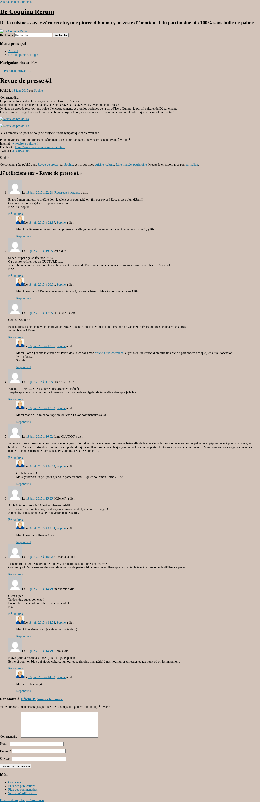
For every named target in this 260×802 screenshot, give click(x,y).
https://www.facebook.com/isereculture (40, 147)
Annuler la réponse (50, 699)
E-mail (5, 751)
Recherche (7, 35)
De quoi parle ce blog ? (23, 55)
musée (128, 164)
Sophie (38, 90)
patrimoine (140, 164)
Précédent (8, 70)
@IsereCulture (20, 150)
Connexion (15, 782)
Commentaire (10, 736)
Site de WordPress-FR (22, 793)
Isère (119, 164)
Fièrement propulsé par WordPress (22, 800)
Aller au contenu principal (16, 1)
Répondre (15, 213)
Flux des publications (21, 786)
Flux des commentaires (23, 789)
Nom (4, 743)
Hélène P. (28, 699)
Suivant (24, 70)
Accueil (13, 51)
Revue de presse (48, 164)
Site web (5, 758)
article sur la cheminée (109, 353)
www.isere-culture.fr (25, 143)
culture (109, 164)
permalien (191, 164)
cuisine (99, 164)
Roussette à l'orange (67, 192)
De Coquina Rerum (27, 11)
